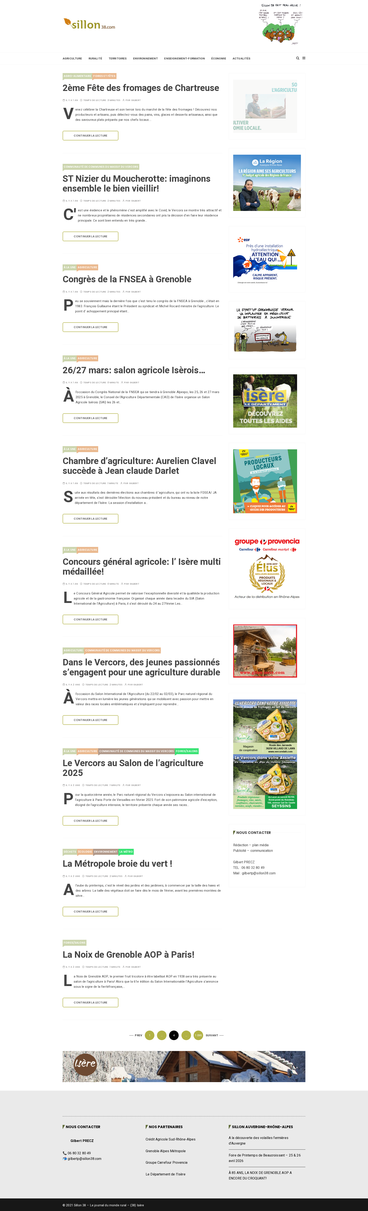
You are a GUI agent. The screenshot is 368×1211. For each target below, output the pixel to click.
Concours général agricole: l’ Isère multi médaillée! (142, 566)
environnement (105, 851)
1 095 (198, 1035)
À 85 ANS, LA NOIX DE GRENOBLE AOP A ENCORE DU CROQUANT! (260, 1175)
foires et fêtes (104, 76)
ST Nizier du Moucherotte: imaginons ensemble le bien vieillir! (137, 183)
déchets (70, 851)
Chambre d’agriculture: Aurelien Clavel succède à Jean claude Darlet (139, 466)
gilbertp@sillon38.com (84, 1158)
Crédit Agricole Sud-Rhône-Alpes (171, 1139)
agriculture (87, 267)
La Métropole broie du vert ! (117, 864)
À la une (70, 267)
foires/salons (187, 751)
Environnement (145, 58)
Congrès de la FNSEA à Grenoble (127, 279)
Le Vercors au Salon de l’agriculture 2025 (133, 768)
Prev (138, 1035)
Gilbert (136, 100)
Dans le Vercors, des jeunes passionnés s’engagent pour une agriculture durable (141, 667)
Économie (218, 58)
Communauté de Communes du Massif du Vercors (101, 167)
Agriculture (72, 58)
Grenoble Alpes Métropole (166, 1151)
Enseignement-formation (184, 58)
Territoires (118, 58)
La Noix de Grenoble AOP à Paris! (128, 955)
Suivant (212, 1035)
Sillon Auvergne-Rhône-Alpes (262, 1126)
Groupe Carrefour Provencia (166, 1162)
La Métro (126, 851)
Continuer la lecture (90, 136)
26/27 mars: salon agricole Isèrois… (134, 370)
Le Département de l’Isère (165, 1174)
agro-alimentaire (77, 76)
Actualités (241, 58)
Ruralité (95, 58)
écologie (85, 851)
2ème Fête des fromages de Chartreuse (141, 88)
